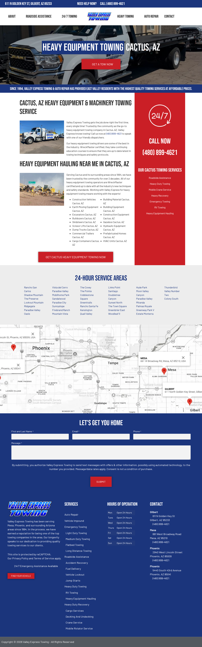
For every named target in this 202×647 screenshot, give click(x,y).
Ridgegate (29, 306)
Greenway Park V (145, 309)
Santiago (113, 291)
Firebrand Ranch (61, 309)
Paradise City (59, 302)
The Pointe (86, 291)
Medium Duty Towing (78, 539)
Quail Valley (86, 313)
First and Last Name (22, 431)
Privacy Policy (20, 558)
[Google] (189, 3)
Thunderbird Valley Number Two (172, 291)
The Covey (85, 287)
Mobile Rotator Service (79, 628)
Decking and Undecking (79, 616)
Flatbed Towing (75, 544)
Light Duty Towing (76, 533)
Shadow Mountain (33, 294)
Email (75, 431)
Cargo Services (75, 610)
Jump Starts (73, 580)
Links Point (114, 287)
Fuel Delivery (73, 568)
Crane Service (74, 622)
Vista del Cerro (60, 287)
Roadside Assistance (38, 16)
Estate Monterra (144, 313)
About (12, 16)
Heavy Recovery (159, 195)
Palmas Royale (144, 306)
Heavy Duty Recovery (76, 604)
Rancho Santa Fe (89, 306)
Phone (137, 431)
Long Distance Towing (79, 550)
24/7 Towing (69, 16)
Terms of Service (44, 558)
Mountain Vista (60, 313)
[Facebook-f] (181, 3)
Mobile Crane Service (160, 189)
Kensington (86, 309)
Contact (169, 16)
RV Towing (159, 207)
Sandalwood (58, 298)
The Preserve (31, 298)
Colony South (171, 298)
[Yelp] (198, 3)
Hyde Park (141, 287)
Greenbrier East (116, 309)
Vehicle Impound (74, 520)
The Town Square (117, 306)
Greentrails (86, 302)
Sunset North (115, 302)
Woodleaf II (114, 313)
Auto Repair (151, 16)
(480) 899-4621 (115, 3)
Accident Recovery (77, 562)
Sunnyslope (58, 306)
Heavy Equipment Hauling (160, 213)
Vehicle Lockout (75, 574)
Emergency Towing (160, 201)
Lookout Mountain (33, 302)
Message (16, 443)
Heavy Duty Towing (160, 183)
